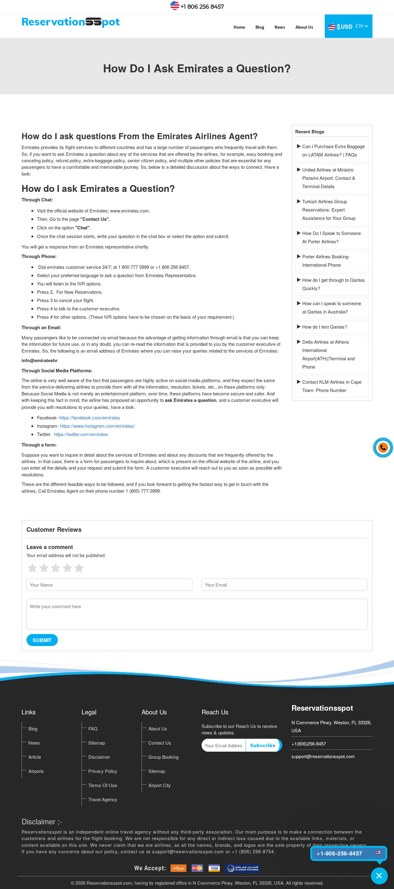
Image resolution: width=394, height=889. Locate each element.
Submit (42, 640)
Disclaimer (99, 757)
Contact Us (159, 742)
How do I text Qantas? (324, 326)
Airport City (159, 785)
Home (239, 27)
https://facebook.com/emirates (89, 417)
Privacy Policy (102, 771)
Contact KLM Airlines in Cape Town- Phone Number (331, 385)
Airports (36, 771)
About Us (304, 27)
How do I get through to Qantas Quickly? (333, 284)
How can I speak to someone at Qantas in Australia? (331, 307)
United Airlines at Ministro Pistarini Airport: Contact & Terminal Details (328, 177)
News (280, 27)
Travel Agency (102, 799)
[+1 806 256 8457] (381, 444)
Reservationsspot (322, 707)
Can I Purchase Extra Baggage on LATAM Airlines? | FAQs (333, 150)
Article (34, 757)
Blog (259, 27)
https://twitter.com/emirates (81, 434)
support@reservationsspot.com (323, 756)
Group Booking (163, 757)
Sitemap (96, 742)
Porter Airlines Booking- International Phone (326, 260)
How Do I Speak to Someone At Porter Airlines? (331, 237)
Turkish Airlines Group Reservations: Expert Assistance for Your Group (329, 209)
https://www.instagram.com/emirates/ (97, 425)
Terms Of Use (102, 785)
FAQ (93, 728)
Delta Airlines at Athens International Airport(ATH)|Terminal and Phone (328, 354)
